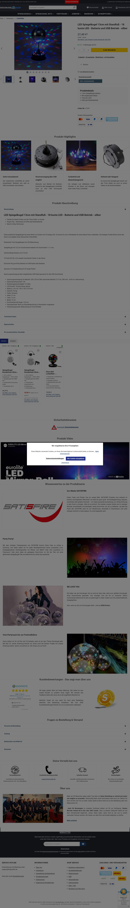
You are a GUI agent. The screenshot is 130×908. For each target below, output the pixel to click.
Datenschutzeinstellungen (55, 458)
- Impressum (65, 463)
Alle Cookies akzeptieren (75, 458)
